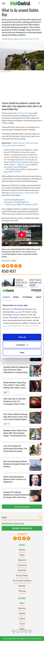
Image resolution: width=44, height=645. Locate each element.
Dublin (14, 260)
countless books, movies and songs (25, 192)
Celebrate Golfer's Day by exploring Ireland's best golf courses (21, 284)
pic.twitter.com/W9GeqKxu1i (16, 202)
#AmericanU (16, 162)
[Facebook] (15, 538)
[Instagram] (24, 538)
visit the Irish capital (25, 113)
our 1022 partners (17, 309)
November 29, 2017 (12, 171)
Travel (22, 623)
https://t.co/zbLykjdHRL (27, 164)
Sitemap (22, 591)
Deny (22, 352)
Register (22, 585)
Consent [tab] (6, 297)
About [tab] (38, 297)
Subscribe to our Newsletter (22, 528)
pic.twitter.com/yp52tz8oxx (15, 167)
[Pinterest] (28, 538)
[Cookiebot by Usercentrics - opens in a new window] (31, 290)
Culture (22, 618)
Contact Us (22, 565)
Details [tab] (16, 297)
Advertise (22, 570)
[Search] (39, 3)
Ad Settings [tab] (27, 297)
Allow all (22, 337)
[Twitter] (19, 538)
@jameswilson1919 (21, 39)
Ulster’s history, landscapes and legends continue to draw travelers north (35, 286)
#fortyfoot (20, 199)
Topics (22, 555)
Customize (20, 345)
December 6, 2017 (30, 204)
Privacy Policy (22, 575)
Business (22, 608)
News (22, 603)
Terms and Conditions (22, 580)
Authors (22, 549)
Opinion (22, 613)
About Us (22, 560)
